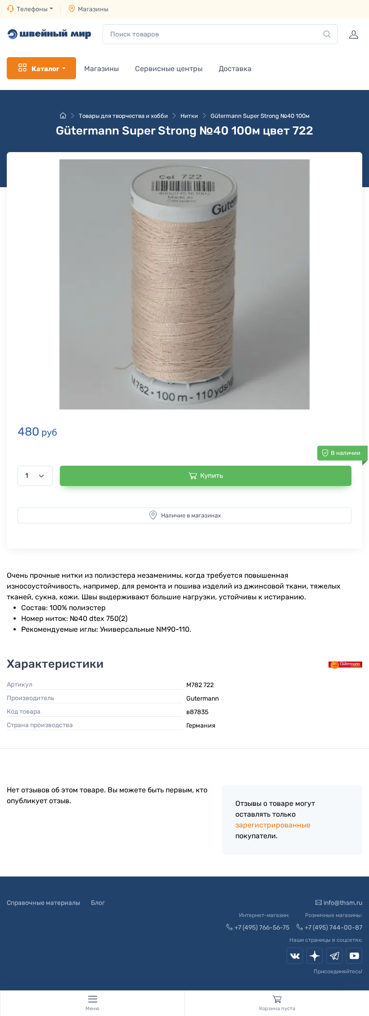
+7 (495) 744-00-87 (333, 927)
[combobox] (220, 34)
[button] (184, 284)
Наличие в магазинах (191, 515)
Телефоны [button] (32, 9)
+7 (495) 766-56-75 (261, 927)
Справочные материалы (43, 903)
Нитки (189, 115)
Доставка (235, 68)
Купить (211, 476)
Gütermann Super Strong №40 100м (260, 115)
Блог (98, 903)
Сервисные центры (168, 68)
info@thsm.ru (343, 903)
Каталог (45, 69)
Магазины (93, 9)
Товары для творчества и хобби (123, 115)
